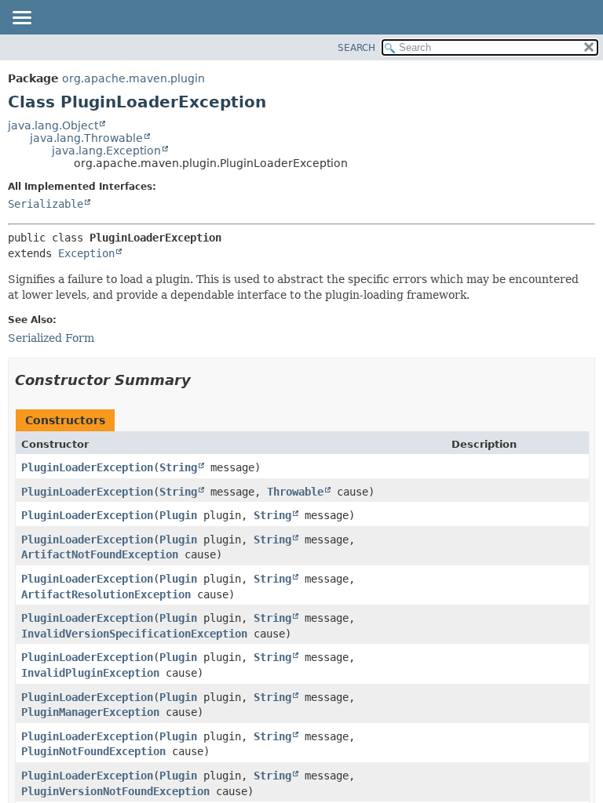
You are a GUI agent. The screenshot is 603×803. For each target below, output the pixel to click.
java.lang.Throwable (86, 138)
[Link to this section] (202, 380)
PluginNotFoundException (93, 751)
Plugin (178, 515)
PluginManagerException (90, 712)
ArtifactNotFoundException (99, 554)
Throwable (295, 491)
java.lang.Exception (106, 150)
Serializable (45, 204)
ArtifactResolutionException (106, 594)
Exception (86, 253)
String (178, 467)
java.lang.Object (53, 125)
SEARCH (356, 47)
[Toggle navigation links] (21, 19)
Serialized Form (51, 338)
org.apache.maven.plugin (133, 78)
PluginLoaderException (87, 467)
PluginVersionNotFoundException (115, 791)
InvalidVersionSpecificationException (134, 633)
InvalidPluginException (90, 673)
